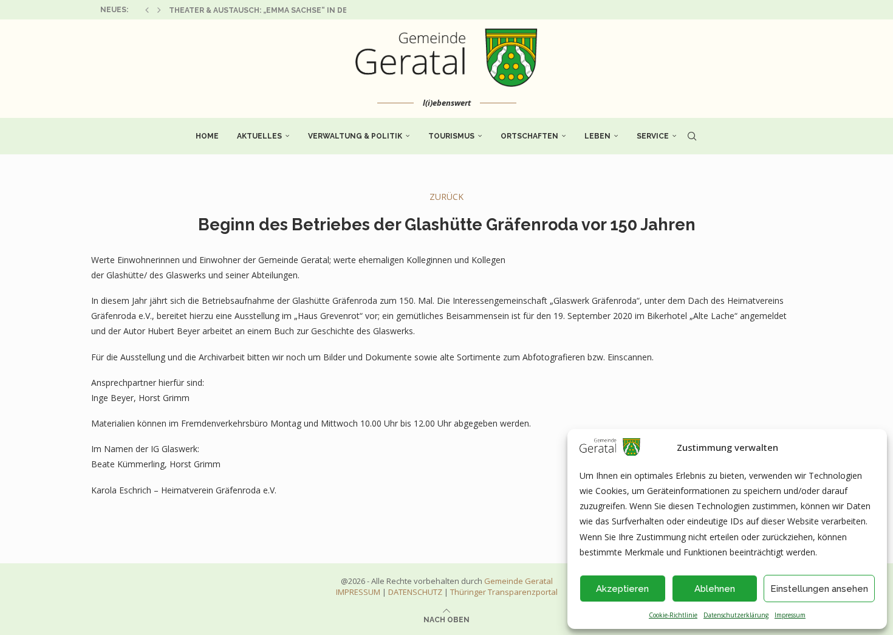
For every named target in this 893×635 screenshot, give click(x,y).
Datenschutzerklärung (735, 615)
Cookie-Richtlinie (673, 615)
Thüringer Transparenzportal (504, 591)
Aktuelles (259, 136)
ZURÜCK (446, 196)
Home (207, 136)
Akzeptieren (622, 588)
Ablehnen (714, 588)
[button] (147, 9)
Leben (597, 136)
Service (653, 136)
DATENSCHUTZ (415, 591)
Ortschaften (529, 136)
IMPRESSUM (358, 591)
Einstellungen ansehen (819, 588)
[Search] (692, 136)
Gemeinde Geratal (518, 580)
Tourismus (451, 136)
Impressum (790, 615)
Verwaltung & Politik (355, 136)
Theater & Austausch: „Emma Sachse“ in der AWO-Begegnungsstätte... (318, 10)
